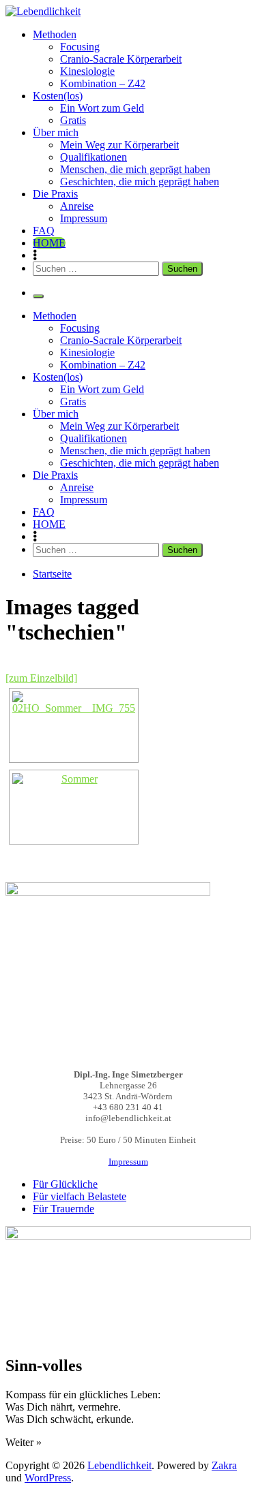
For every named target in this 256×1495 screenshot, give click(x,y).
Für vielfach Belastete (79, 1196)
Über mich (56, 132)
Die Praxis (55, 194)
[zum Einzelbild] (41, 678)
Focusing (80, 46)
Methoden (54, 34)
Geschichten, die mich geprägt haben (139, 181)
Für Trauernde (63, 1208)
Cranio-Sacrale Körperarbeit (121, 59)
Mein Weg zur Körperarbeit (119, 145)
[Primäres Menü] (38, 296)
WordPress (48, 1477)
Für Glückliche (65, 1184)
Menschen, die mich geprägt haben (135, 169)
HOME (49, 243)
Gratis (73, 120)
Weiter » (23, 1442)
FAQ (44, 230)
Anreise (77, 206)
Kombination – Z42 (102, 83)
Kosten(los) (58, 95)
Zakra (224, 1465)
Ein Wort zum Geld (102, 108)
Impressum (83, 218)
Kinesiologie (87, 71)
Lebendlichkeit (119, 1465)
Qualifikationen (93, 157)
